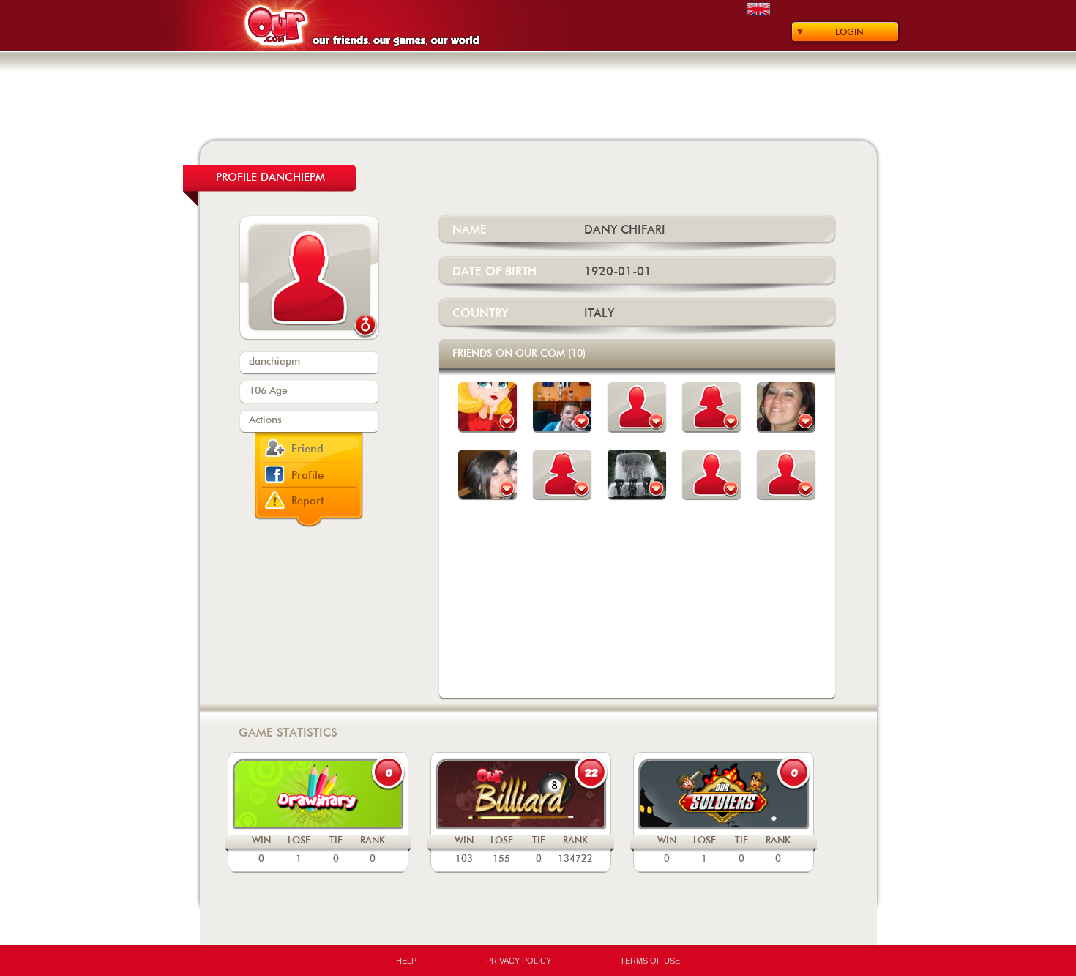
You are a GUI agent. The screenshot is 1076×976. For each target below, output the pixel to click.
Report (307, 501)
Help (406, 960)
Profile (307, 475)
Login (849, 32)
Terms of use (650, 960)
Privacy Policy (518, 960)
